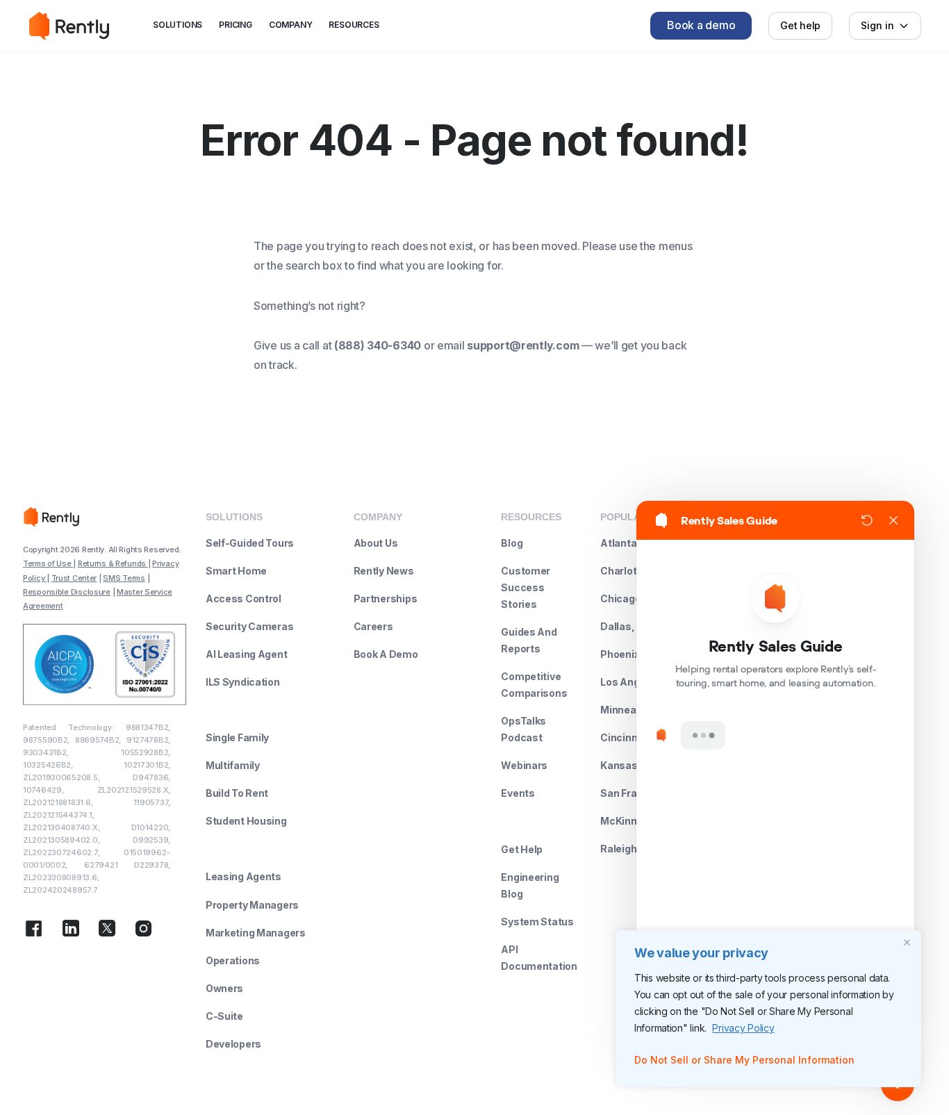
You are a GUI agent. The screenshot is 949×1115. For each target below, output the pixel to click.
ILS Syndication (243, 682)
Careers (373, 626)
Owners (224, 988)
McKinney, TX (633, 821)
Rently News (384, 571)
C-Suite (224, 1016)
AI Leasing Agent (247, 654)
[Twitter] (107, 930)
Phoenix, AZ (629, 654)
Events (517, 793)
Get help (800, 25)
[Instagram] (143, 930)
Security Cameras (250, 626)
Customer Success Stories (525, 587)
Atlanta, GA (628, 543)
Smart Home (236, 571)
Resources (354, 24)
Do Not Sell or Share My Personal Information (744, 1060)
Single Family (237, 737)
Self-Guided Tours (250, 543)
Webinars (524, 765)
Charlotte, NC (633, 571)
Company (291, 24)
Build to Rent (237, 793)
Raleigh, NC (628, 848)
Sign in (877, 25)
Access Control (243, 598)
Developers (233, 1044)
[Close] (906, 942)
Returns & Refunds (113, 563)
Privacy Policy (743, 1028)
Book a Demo (386, 654)
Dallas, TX (625, 626)
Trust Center (74, 578)
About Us (376, 543)
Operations (233, 960)
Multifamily (233, 765)
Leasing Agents (243, 876)
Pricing (235, 24)
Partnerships (386, 598)
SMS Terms (124, 578)
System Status (537, 921)
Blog (511, 543)
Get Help (522, 849)
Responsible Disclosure (66, 592)
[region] (768, 1008)
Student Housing (246, 821)
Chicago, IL (627, 598)
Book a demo (701, 25)
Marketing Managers (256, 933)
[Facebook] (33, 930)
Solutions (177, 24)
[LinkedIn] (71, 930)
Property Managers (252, 905)
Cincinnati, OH (635, 737)
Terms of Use (48, 563)
